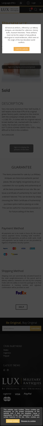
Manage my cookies (28, 421)
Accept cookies (12, 421)
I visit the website (21, 49)
